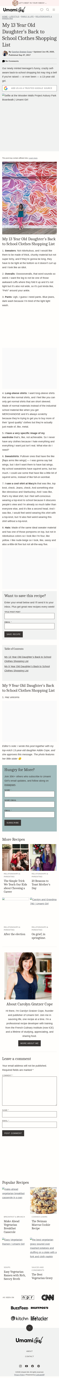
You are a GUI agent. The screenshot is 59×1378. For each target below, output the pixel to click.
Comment (7, 1075)
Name (8, 790)
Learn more (33, 158)
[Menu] (54, 10)
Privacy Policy (19, 1375)
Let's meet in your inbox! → (33, 3)
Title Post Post (12, 612)
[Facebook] (33, 1366)
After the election (14, 934)
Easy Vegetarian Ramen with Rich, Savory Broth (15, 1275)
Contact (29, 1356)
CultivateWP (39, 1375)
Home (5, 17)
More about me (29, 1043)
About (29, 1351)
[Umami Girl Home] (14, 10)
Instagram (9, 784)
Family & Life (27, 17)
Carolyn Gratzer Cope (22, 52)
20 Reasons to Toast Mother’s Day (41, 884)
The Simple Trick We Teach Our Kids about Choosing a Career (15, 886)
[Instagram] (20, 1366)
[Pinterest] (39, 1366)
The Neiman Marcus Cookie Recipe (41, 1224)
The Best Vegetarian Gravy (42, 1276)
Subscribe (13, 823)
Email (8, 622)
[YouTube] (26, 1366)
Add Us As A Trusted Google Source (31, 88)
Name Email (10, 800)
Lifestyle (14, 17)
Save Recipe (14, 634)
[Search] (48, 10)
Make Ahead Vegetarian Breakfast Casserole (11, 1226)
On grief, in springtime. (39, 936)
